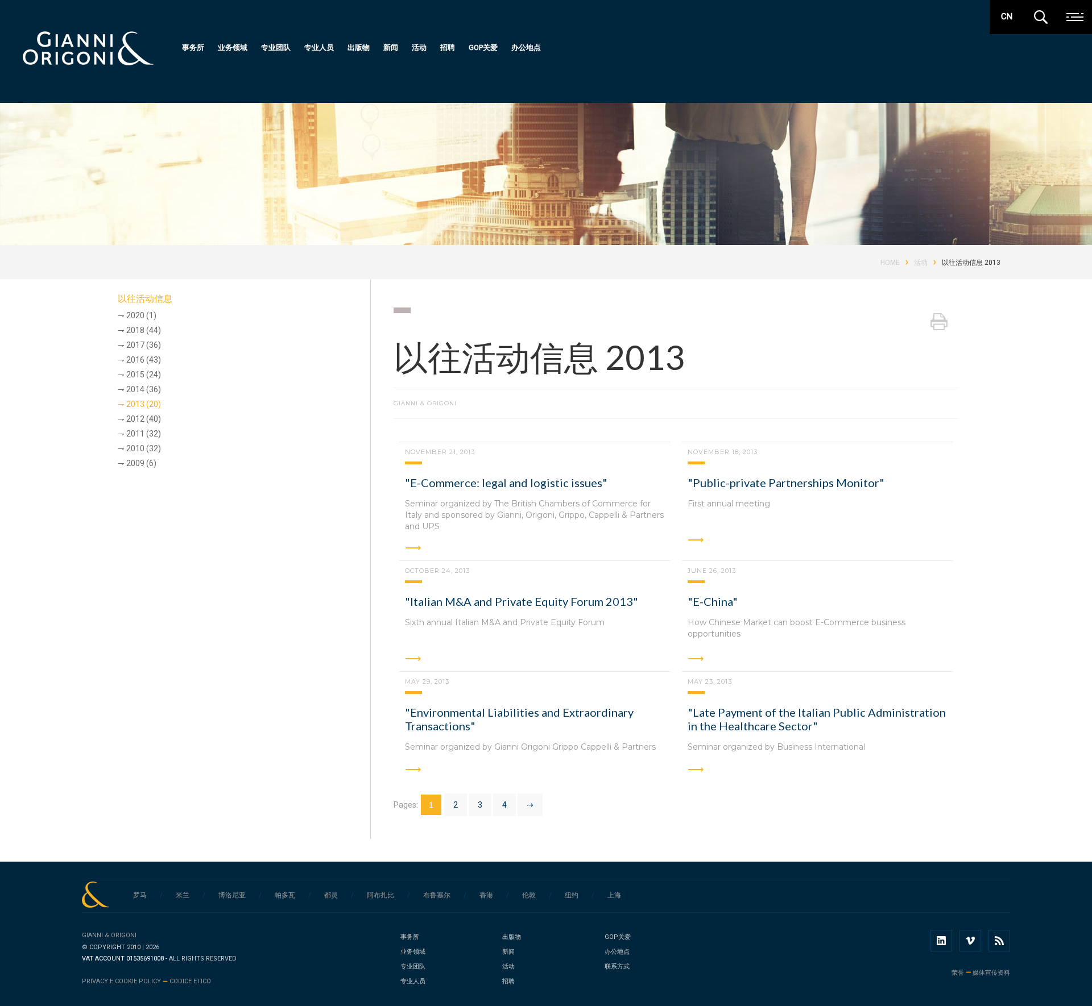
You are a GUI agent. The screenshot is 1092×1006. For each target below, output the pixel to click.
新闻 (390, 47)
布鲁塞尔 (436, 895)
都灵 (331, 895)
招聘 (447, 47)
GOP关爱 (483, 47)
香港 (486, 895)
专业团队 (276, 47)
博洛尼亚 (232, 895)
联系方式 (617, 966)
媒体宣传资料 (991, 972)
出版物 (359, 47)
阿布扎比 (380, 895)
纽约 (571, 895)
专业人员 (319, 47)
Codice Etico (190, 981)
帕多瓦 (285, 895)
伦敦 (529, 895)
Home (890, 263)
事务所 (193, 47)
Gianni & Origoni (109, 935)
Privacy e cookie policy (121, 981)
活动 (419, 47)
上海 (614, 895)
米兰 (182, 895)
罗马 (140, 895)
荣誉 (958, 972)
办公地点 (526, 47)
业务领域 (232, 47)
